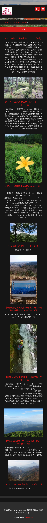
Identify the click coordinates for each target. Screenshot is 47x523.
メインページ (6, 22)
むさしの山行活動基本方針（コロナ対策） (23, 38)
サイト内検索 (37, 9)
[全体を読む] (23, 98)
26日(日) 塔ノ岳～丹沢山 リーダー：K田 (23, 484)
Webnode (29, 517)
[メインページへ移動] (24, 11)
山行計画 (16, 22)
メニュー (43, 9)
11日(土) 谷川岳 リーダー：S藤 (23, 246)
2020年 (24, 22)
